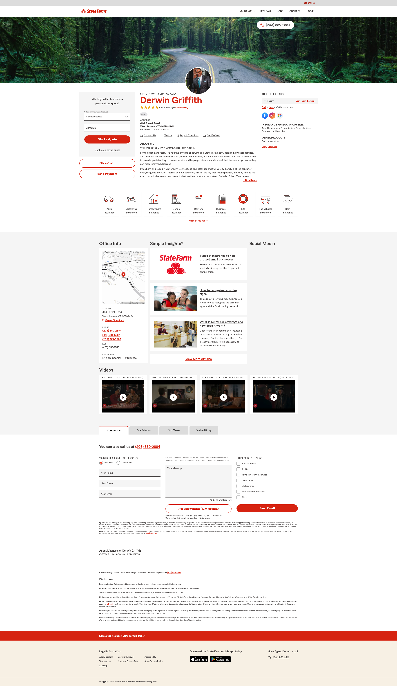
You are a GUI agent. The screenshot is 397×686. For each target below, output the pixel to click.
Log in (310, 11)
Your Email (109, 463)
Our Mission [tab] (144, 430)
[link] (93, 11)
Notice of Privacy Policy (129, 661)
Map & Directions (114, 320)
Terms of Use (105, 661)
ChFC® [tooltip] (143, 114)
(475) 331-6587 (111, 335)
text (271, 107)
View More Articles (198, 359)
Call (264, 107)
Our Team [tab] (174, 430)
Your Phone (126, 463)
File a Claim (107, 163)
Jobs (280, 11)
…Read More (250, 180)
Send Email (267, 508)
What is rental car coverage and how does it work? (221, 324)
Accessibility (150, 657)
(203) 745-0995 (111, 339)
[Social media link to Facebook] (265, 115)
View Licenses (269, 147)
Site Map (103, 666)
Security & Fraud (126, 657)
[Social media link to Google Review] (280, 115)
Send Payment (107, 173)
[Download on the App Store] (199, 659)
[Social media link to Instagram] (272, 115)
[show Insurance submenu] (253, 11)
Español (308, 3)
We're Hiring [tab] (203, 430)
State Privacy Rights (154, 661)
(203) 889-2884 (111, 330)
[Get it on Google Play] (220, 659)
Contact (294, 11)
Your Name (107, 473)
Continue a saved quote (107, 150)
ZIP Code (91, 128)
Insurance (245, 11)
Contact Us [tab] (113, 430)
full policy (110, 604)
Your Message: (175, 468)
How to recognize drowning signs (218, 292)
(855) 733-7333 (151, 533)
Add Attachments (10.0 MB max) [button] (198, 508)
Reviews (265, 11)
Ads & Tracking (106, 657)
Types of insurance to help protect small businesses (218, 257)
